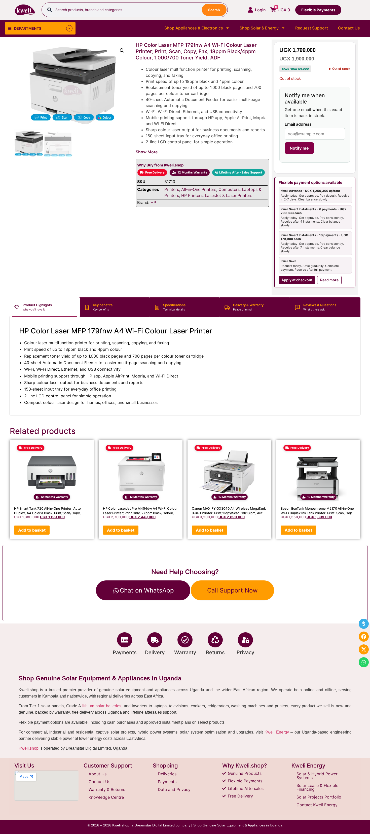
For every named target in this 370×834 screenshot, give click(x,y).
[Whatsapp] (364, 662)
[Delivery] (154, 639)
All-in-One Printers (198, 189)
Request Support (311, 27)
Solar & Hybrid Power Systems (317, 775)
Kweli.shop (29, 748)
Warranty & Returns (107, 789)
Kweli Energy (277, 732)
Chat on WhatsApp (147, 590)
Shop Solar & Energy (259, 27)
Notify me (299, 148)
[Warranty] (185, 639)
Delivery (155, 652)
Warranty (185, 652)
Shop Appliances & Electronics (193, 27)
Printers (171, 189)
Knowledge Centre (106, 797)
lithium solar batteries (101, 706)
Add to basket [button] (32, 530)
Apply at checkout (296, 280)
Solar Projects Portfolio (319, 797)
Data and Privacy (174, 789)
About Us (97, 773)
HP (153, 202)
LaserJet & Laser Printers (228, 195)
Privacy (245, 652)
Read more (329, 280)
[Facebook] (364, 637)
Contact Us (349, 27)
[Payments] (124, 639)
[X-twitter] (364, 649)
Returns (215, 652)
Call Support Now (232, 590)
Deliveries (167, 773)
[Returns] (215, 639)
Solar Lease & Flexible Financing (317, 787)
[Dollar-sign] (364, 624)
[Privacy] (245, 639)
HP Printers (192, 195)
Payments (125, 652)
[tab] (45, 307)
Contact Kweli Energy (317, 804)
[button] (122, 50)
